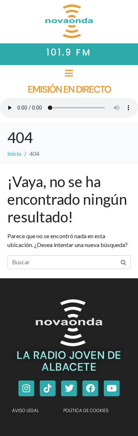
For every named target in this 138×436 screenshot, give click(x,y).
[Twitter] (69, 388)
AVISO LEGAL (25, 410)
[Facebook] (90, 388)
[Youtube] (112, 388)
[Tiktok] (48, 388)
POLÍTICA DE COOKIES (86, 410)
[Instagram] (26, 388)
